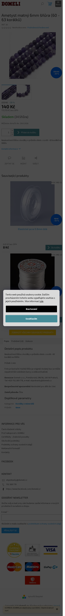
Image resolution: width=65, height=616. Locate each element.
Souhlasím (31, 318)
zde (41, 301)
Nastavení (31, 309)
